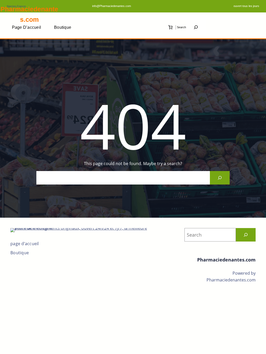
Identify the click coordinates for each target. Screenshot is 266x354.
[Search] (220, 178)
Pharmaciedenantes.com (226, 260)
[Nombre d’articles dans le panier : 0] (170, 27)
